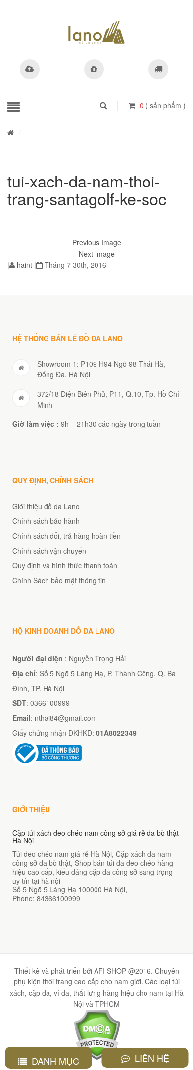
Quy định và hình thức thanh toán (64, 565)
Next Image (97, 254)
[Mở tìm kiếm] (103, 105)
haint (24, 265)
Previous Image (96, 242)
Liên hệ (150, 1057)
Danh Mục (54, 1060)
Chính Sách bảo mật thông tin (59, 580)
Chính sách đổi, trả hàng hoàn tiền (66, 536)
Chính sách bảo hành (46, 521)
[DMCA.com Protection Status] (97, 1034)
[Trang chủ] (10, 132)
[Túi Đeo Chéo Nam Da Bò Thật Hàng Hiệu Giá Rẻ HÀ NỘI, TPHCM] (96, 32)
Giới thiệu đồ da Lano (46, 506)
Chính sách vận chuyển (49, 551)
